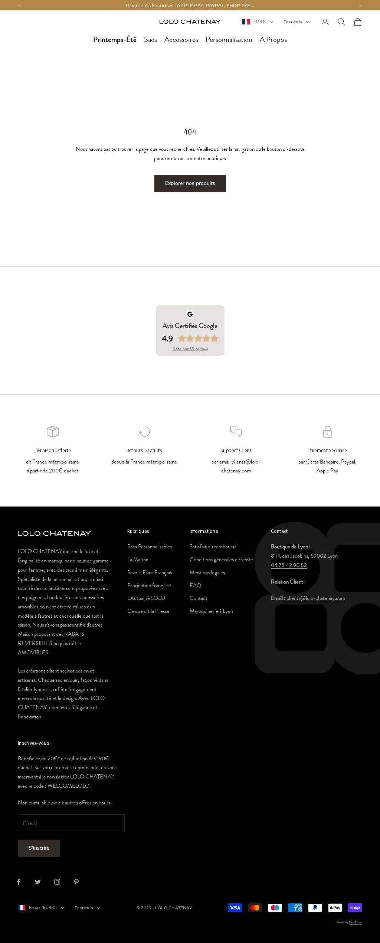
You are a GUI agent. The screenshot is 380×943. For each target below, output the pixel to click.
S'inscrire (39, 847)
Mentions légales (207, 572)
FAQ (195, 585)
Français (293, 21)
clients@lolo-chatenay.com (315, 598)
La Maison (137, 559)
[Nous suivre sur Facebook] (18, 882)
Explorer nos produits (190, 183)
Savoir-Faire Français (149, 572)
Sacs (150, 39)
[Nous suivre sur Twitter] (38, 882)
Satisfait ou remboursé (213, 546)
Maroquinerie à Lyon (211, 611)
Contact (198, 598)
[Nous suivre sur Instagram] (57, 882)
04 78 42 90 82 (289, 565)
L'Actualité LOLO (146, 598)
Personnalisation (229, 39)
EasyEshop (355, 922)
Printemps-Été (115, 39)
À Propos (273, 39)
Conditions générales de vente (221, 559)
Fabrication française (149, 585)
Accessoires (181, 39)
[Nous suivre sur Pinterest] (76, 882)
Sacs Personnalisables (149, 546)
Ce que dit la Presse (148, 611)
